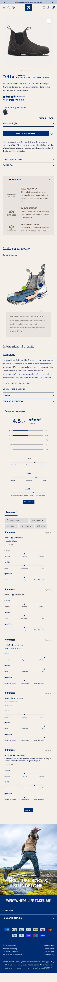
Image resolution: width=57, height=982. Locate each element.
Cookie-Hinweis (49, 949)
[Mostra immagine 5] (32, 70)
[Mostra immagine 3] (27, 70)
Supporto (8, 910)
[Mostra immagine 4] (29, 70)
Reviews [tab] (11, 512)
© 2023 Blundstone (9, 946)
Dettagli (7, 395)
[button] (28, 430)
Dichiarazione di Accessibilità (13, 955)
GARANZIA (8, 165)
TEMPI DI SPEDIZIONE (12, 159)
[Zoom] (48, 21)
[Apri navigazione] (4, 7)
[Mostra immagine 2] (24, 70)
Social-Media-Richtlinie (10, 952)
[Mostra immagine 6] (35, 70)
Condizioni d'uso (48, 946)
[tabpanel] (28, 666)
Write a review (28, 502)
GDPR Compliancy (48, 952)
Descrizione (9, 355)
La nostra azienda (12, 918)
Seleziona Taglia (26, 133)
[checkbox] (41, 526)
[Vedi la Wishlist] (44, 7)
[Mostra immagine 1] (21, 70)
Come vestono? (14, 180)
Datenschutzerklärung (10, 949)
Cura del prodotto (13, 401)
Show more (28, 810)
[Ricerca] (8, 7)
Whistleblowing (49, 955)
